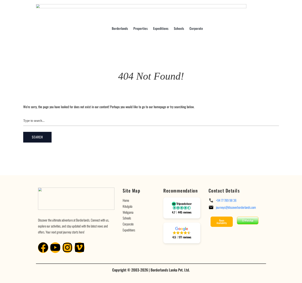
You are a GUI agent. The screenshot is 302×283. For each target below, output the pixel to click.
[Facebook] (43, 247)
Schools (179, 28)
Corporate (196, 28)
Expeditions (160, 28)
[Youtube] (55, 247)
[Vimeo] (79, 247)
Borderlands (120, 28)
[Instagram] (67, 247)
